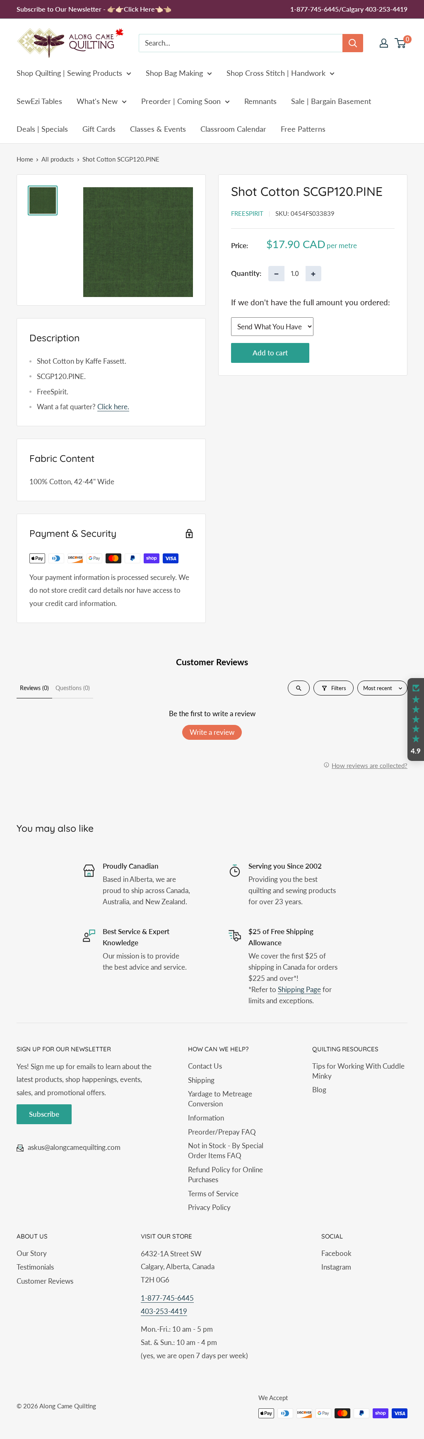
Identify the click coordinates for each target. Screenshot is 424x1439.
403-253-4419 (164, 1311)
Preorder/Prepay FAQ (222, 1132)
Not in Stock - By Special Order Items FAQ (225, 1150)
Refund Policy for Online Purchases (225, 1174)
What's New (97, 101)
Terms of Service (213, 1193)
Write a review (212, 732)
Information (206, 1117)
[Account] (384, 43)
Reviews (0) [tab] (34, 687)
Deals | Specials (42, 128)
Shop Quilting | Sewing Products (69, 72)
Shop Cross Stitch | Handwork (275, 72)
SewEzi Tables (39, 101)
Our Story (32, 1253)
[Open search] (299, 688)
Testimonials (35, 1267)
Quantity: (246, 273)
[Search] (352, 43)
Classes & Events (158, 128)
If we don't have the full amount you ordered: (310, 302)
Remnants (260, 101)
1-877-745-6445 (167, 1298)
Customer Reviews (45, 1281)
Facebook (336, 1253)
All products (57, 159)
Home (25, 159)
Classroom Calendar (233, 128)
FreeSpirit (247, 213)
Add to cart (270, 352)
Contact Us (205, 1066)
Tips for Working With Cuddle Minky (358, 1071)
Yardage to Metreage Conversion (220, 1098)
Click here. (113, 406)
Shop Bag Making (174, 72)
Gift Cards (99, 128)
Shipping (201, 1080)
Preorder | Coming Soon (181, 101)
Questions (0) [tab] (72, 687)
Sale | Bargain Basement (331, 101)
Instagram (336, 1267)
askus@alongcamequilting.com (74, 1147)
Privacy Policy (209, 1207)
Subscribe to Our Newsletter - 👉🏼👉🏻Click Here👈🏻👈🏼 (94, 9)
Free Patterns (303, 128)
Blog (319, 1089)
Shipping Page (299, 989)
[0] (400, 43)
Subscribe (44, 1114)
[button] (415, 719)
